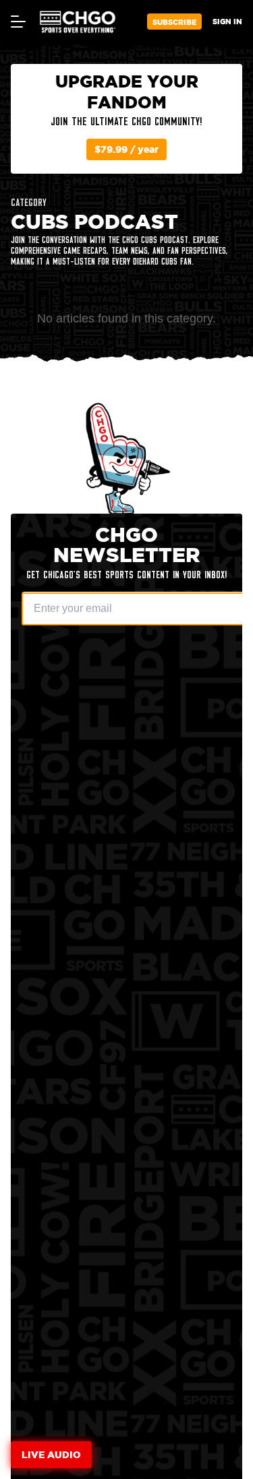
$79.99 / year (126, 149)
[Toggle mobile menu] (17, 21)
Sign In (227, 21)
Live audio (51, 1454)
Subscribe (174, 22)
